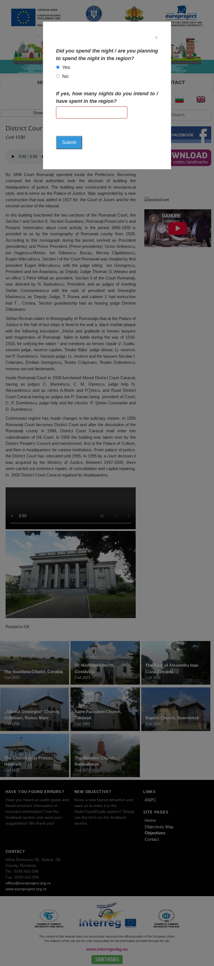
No (65, 76)
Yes (66, 67)
